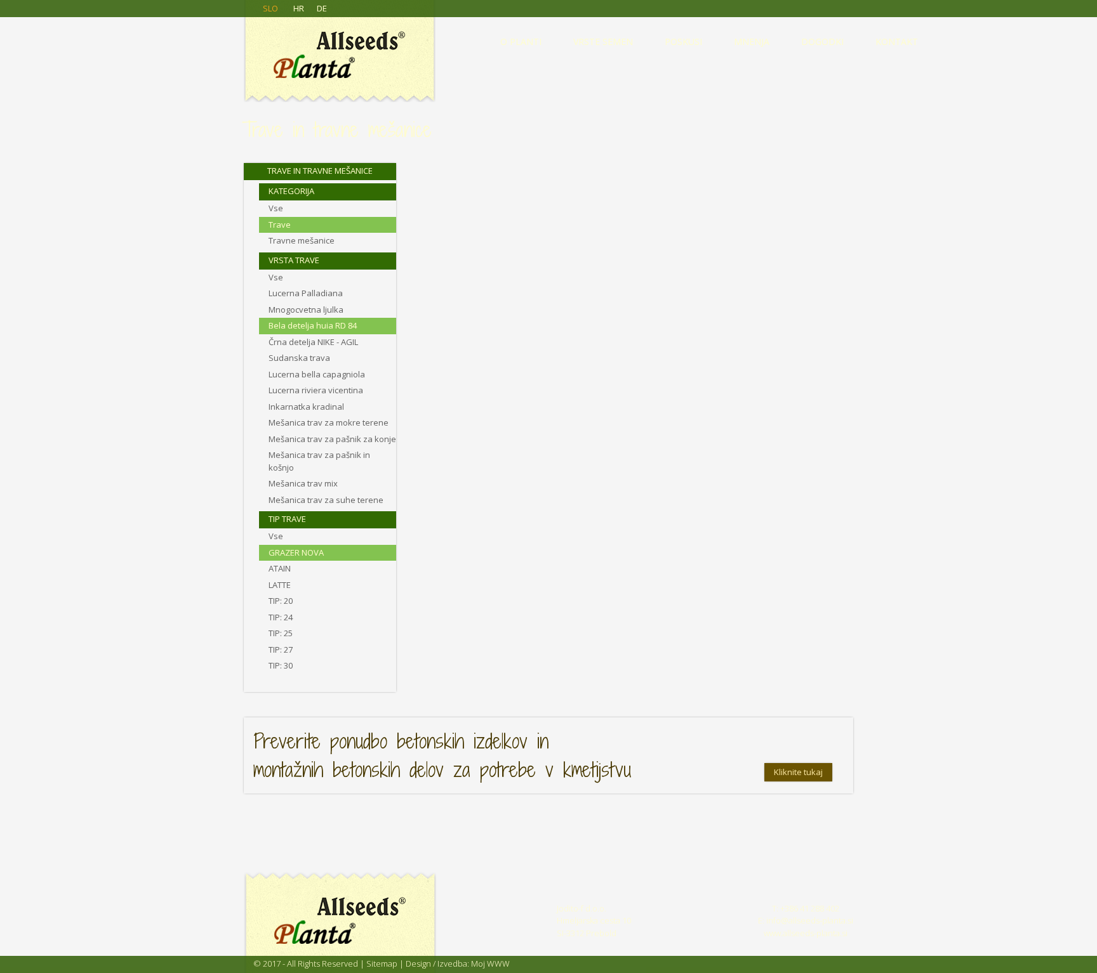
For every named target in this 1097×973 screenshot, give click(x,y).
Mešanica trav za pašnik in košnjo (319, 461)
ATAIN (280, 568)
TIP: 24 (281, 617)
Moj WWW (490, 963)
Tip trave (287, 519)
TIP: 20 (281, 600)
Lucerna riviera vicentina (316, 390)
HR (298, 8)
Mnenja (751, 42)
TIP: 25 (281, 633)
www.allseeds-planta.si (806, 933)
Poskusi (683, 42)
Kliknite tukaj (798, 772)
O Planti (521, 42)
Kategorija (291, 191)
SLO (270, 8)
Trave (280, 224)
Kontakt (896, 42)
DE (322, 8)
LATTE (280, 585)
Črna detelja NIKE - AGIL (313, 342)
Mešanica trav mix (303, 483)
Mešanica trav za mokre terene (329, 422)
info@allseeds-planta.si (809, 920)
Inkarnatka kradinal (306, 406)
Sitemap (381, 963)
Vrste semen (603, 42)
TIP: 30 (281, 665)
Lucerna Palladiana (306, 293)
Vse (276, 208)
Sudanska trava (299, 357)
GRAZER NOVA (296, 552)
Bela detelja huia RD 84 (313, 325)
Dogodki (822, 42)
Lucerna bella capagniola (317, 374)
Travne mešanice (302, 240)
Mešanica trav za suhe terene (326, 500)
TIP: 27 (281, 649)
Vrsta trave (294, 260)
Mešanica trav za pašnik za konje (332, 439)
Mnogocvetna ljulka (306, 309)
